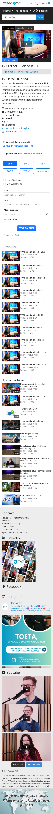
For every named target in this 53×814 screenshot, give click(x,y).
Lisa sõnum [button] (12, 219)
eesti (12, 128)
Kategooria (22, 10)
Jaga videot (11, 60)
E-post (7, 200)
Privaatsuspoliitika (12, 235)
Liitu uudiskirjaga (14, 183)
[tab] (13, 153)
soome (5, 128)
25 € (10, 163)
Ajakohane (9, 71)
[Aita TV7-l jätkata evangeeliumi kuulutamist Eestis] (26, 640)
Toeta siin (26, 228)
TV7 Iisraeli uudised (28, 71)
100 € (10, 171)
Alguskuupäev (11, 210)
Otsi (40, 17)
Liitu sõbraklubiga (15, 180)
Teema (7, 10)
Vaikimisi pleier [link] (8, 28)
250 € (26, 171)
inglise (26, 128)
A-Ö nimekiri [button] (40, 10)
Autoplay (10, 246)
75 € (42, 163)
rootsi (19, 128)
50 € (26, 163)
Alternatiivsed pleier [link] (25, 28)
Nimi (6, 190)
